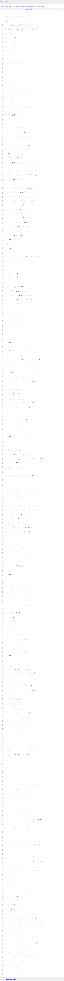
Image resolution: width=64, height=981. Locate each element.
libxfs (42, 6)
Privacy (11, 979)
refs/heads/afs (30, 6)
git (14, 6)
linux (2, 6)
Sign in (61, 2)
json (62, 979)
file (27, 9)
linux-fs (23, 6)
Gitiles (7, 979)
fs (37, 6)
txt (59, 979)
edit (31, 9)
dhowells (18, 6)
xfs (39, 6)
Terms (14, 979)
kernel (10, 6)
